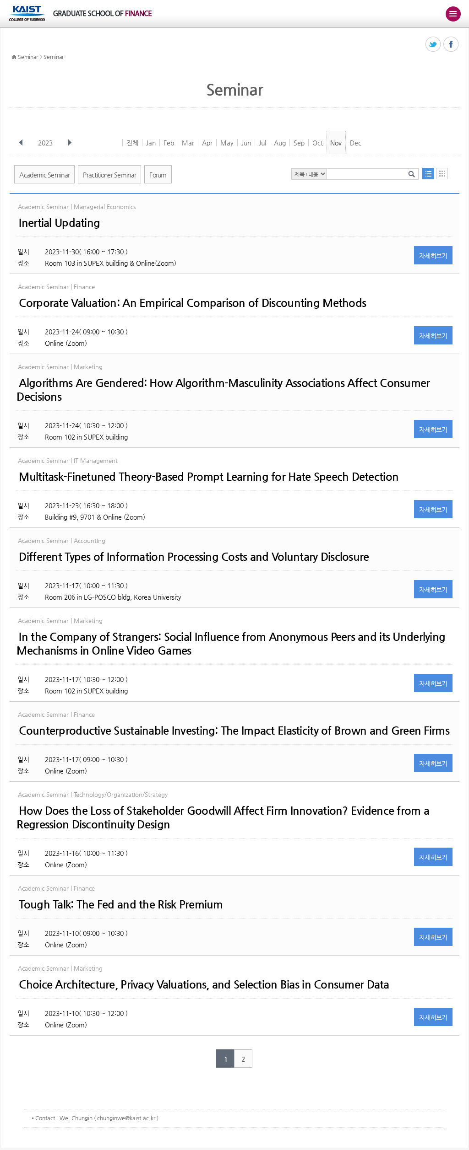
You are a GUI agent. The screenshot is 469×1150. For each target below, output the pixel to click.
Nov (336, 142)
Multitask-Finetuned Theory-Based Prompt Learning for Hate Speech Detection (208, 476)
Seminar (28, 57)
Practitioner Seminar (109, 174)
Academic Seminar (44, 174)
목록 (428, 173)
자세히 (433, 255)
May (227, 142)
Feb (169, 142)
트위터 (433, 45)
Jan (151, 142)
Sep (299, 142)
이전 (21, 142)
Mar (188, 142)
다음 (69, 142)
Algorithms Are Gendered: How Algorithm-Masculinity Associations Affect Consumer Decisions (223, 389)
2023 (45, 142)
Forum (158, 174)
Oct (317, 142)
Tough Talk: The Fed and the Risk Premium (121, 904)
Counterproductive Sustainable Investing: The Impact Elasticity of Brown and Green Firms (234, 730)
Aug (280, 142)
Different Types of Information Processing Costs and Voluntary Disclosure (194, 556)
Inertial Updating (59, 222)
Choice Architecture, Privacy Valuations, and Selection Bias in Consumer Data (204, 984)
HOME (14, 57)
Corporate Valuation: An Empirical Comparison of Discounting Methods (192, 302)
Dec (355, 142)
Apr (207, 142)
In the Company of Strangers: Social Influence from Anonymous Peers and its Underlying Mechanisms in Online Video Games (230, 643)
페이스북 (451, 45)
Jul (262, 142)
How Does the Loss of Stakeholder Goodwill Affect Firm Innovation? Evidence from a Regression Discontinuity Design (222, 817)
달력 (442, 173)
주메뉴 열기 (453, 14)
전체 (132, 142)
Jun (246, 142)
